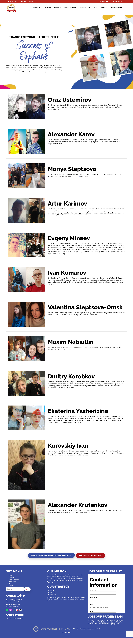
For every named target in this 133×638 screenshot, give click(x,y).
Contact (104, 7)
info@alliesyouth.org (12, 606)
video (77, 176)
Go (27, 589)
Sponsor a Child (117, 7)
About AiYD (37, 7)
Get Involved (85, 7)
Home (10, 575)
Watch (15, 1)
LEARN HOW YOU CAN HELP (90, 555)
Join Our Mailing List (118, 1)
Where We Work (70, 7)
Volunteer (104, 1)
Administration (66, 632)
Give (95, 7)
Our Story (12, 577)
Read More (50, 582)
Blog (24, 1)
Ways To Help (13, 581)
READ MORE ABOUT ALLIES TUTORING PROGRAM (51, 555)
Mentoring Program (53, 7)
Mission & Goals (14, 579)
